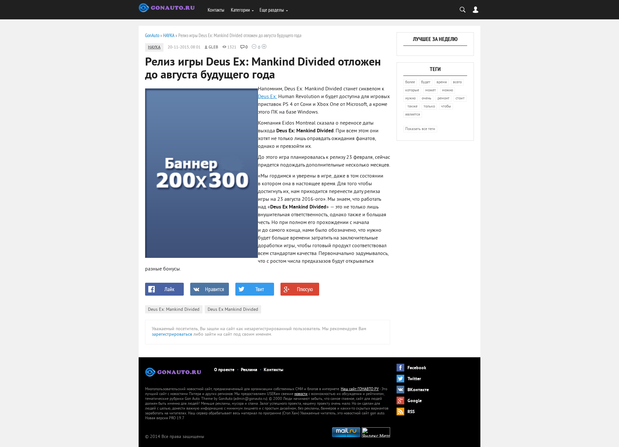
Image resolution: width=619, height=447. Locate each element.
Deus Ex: (267, 97)
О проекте (224, 370)
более (410, 82)
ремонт (443, 98)
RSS (411, 412)
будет (425, 82)
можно (447, 90)
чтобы (446, 106)
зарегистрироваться (172, 334)
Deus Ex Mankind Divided (233, 309)
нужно (410, 98)
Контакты (216, 9)
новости (301, 394)
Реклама (249, 370)
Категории (240, 9)
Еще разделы (272, 9)
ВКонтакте (418, 390)
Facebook (417, 368)
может (430, 90)
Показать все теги (420, 129)
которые (412, 90)
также (413, 106)
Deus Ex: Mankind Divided (174, 309)
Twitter (414, 379)
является (412, 114)
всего (457, 82)
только (429, 106)
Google (415, 401)
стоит (460, 98)
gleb (213, 47)
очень (426, 98)
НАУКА (154, 47)
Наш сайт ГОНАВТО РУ (360, 389)
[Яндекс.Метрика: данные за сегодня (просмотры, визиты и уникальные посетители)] (376, 432)
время (442, 82)
